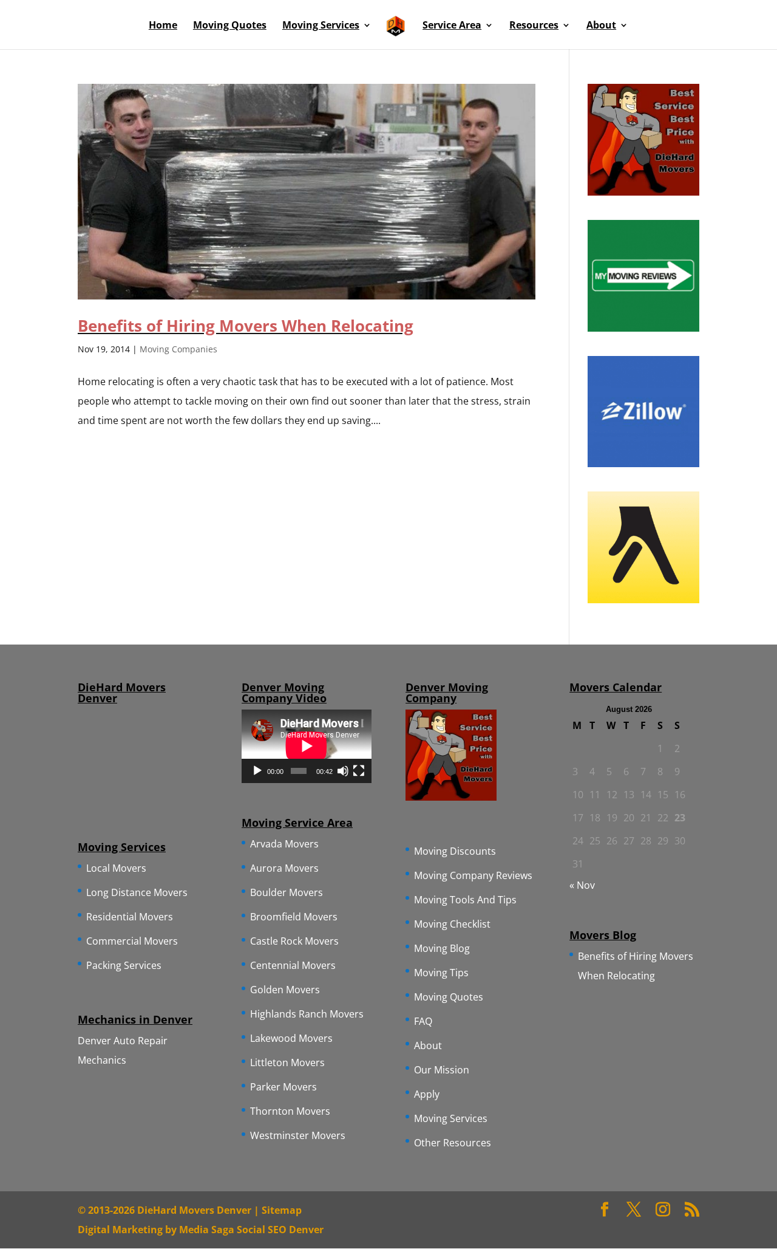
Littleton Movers (287, 1062)
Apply (426, 1094)
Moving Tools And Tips (465, 899)
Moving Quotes (229, 26)
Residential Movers (129, 916)
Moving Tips (441, 972)
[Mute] (343, 771)
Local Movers (116, 868)
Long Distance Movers (137, 892)
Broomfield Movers (294, 916)
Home (163, 26)
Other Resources (452, 1142)
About (601, 26)
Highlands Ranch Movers (307, 1014)
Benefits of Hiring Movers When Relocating (245, 326)
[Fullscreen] (359, 771)
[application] (307, 746)
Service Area (451, 26)
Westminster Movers (297, 1135)
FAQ (423, 1021)
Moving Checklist (452, 924)
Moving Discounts (455, 851)
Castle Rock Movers (294, 941)
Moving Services (320, 26)
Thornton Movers (290, 1111)
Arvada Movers (284, 843)
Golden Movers (285, 989)
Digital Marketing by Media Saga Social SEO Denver (201, 1229)
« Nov (582, 885)
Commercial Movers (132, 941)
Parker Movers (283, 1086)
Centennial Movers (293, 965)
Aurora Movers (284, 868)
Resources (533, 26)
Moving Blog (442, 948)
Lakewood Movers (291, 1038)
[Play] (257, 771)
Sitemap (282, 1210)
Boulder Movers (286, 892)
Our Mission (441, 1069)
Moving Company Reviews (473, 875)
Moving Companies (178, 349)
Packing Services (123, 965)
